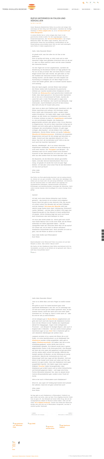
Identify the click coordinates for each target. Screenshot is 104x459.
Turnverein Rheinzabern (55, 38)
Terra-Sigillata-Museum (14, 9)
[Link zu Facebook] (18, 442)
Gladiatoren (36, 340)
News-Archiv (35, 456)
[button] (83, 3)
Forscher (42, 366)
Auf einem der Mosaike (52, 206)
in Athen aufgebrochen (44, 30)
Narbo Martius (53, 319)
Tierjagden (52, 149)
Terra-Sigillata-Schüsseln (42, 402)
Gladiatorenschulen (44, 342)
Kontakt (28, 456)
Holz (50, 331)
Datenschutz (22, 456)
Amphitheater (59, 118)
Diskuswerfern (46, 93)
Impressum (15, 456)
